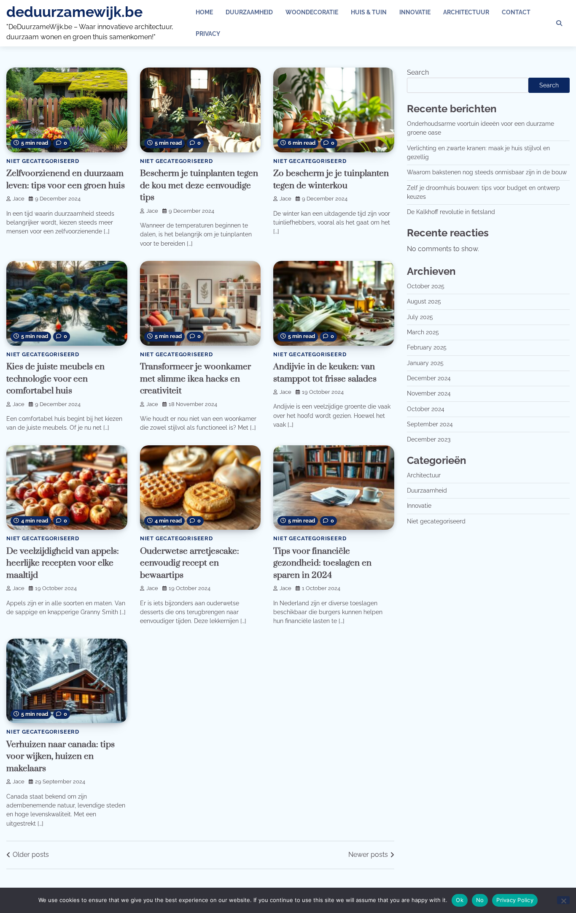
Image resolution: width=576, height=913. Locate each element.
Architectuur (466, 12)
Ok (459, 900)
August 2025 (424, 301)
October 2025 (425, 286)
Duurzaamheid (249, 12)
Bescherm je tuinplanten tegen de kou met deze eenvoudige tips (199, 185)
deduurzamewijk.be (74, 11)
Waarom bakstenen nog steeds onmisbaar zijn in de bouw (487, 172)
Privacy (208, 33)
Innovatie (415, 12)
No (480, 900)
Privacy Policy (514, 900)
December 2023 (428, 439)
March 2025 (423, 332)
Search (418, 72)
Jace (18, 198)
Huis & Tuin (369, 12)
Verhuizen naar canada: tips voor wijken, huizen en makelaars (60, 756)
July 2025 (420, 317)
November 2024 (429, 393)
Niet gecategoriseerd (42, 161)
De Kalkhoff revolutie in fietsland (451, 212)
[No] (563, 900)
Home (204, 12)
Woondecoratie (311, 12)
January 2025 (425, 363)
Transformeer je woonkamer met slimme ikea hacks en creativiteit (195, 378)
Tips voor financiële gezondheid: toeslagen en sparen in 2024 (322, 563)
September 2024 (430, 424)
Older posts (31, 855)
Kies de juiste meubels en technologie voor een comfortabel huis (55, 378)
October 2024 (425, 409)
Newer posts (368, 855)
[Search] (559, 23)
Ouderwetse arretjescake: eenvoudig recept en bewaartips (189, 563)
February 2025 (427, 347)
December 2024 (429, 378)
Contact (516, 12)
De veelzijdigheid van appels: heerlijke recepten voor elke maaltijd (62, 563)
